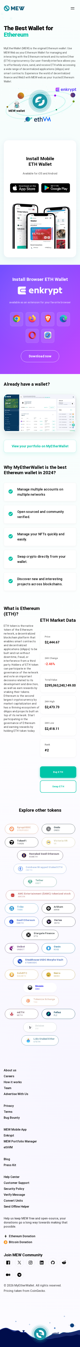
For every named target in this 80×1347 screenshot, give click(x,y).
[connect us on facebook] (8, 1263)
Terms (8, 1112)
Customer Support (16, 1183)
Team (7, 1088)
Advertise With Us (16, 1094)
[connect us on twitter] (19, 1263)
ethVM (8, 1147)
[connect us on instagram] (30, 1263)
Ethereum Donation (22, 1236)
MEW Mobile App (15, 1129)
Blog (7, 1159)
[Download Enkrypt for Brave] (47, 319)
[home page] (14, 8)
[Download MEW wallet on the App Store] (24, 188)
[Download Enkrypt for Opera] (32, 336)
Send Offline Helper (16, 1206)
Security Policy (14, 1189)
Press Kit (10, 1165)
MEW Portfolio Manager (20, 1141)
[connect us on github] (52, 1263)
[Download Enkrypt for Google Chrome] (16, 319)
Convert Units (13, 1200)
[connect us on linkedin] (41, 1263)
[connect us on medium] (8, 1275)
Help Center (12, 1177)
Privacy (9, 1106)
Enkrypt (9, 1135)
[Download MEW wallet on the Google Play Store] (55, 188)
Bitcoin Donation (20, 1242)
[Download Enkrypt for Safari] (47, 336)
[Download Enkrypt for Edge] (63, 319)
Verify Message (14, 1194)
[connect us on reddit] (64, 1263)
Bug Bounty (12, 1117)
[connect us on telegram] (19, 1275)
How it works (13, 1082)
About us (10, 1070)
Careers (9, 1076)
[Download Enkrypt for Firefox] (32, 319)
